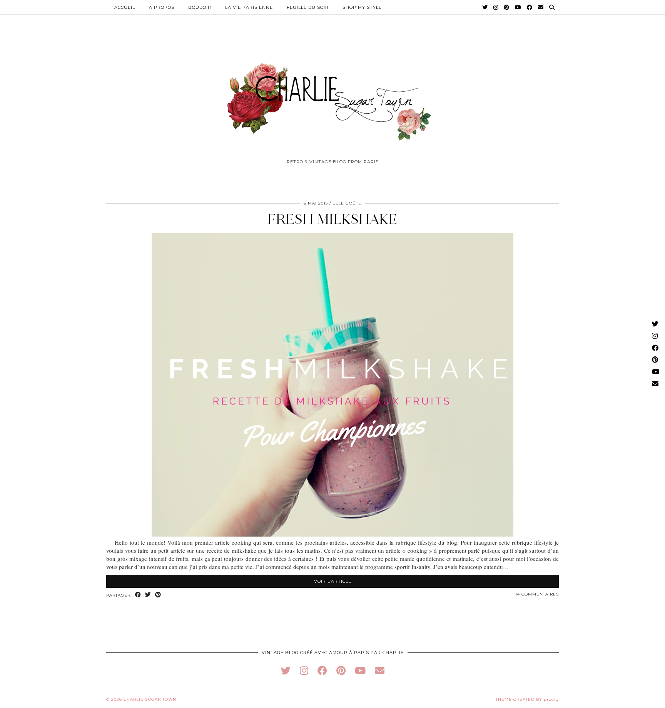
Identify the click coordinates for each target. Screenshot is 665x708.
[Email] (541, 7)
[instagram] (304, 670)
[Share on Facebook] (138, 595)
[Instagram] (495, 7)
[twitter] (286, 670)
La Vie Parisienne (249, 7)
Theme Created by (527, 699)
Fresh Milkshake (332, 219)
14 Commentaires (537, 594)
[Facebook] (530, 7)
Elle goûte (346, 203)
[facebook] (322, 670)
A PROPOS (161, 7)
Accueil (124, 7)
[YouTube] (518, 7)
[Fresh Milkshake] (332, 534)
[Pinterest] (507, 7)
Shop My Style (362, 7)
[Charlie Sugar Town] (332, 97)
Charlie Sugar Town (150, 699)
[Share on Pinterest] (158, 595)
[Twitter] (485, 7)
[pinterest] (341, 670)
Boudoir (199, 7)
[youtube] (360, 670)
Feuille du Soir (308, 7)
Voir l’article (332, 581)
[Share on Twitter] (148, 595)
